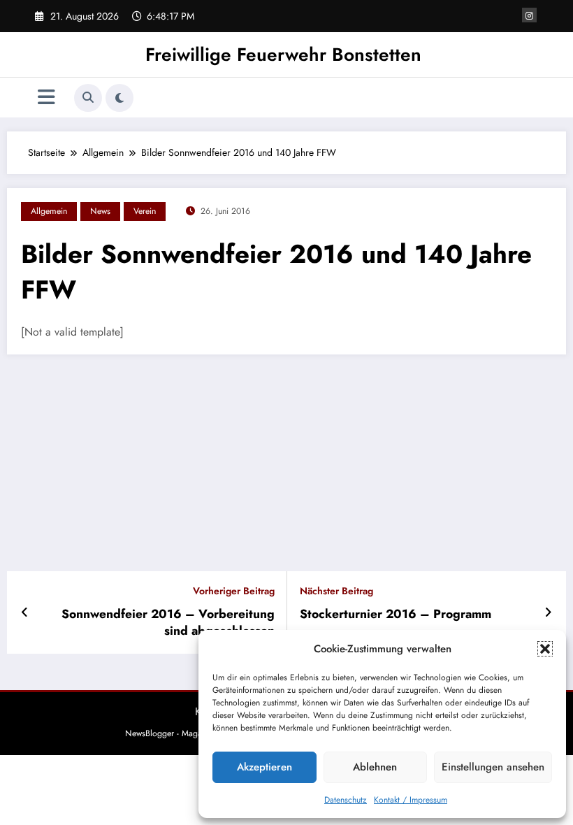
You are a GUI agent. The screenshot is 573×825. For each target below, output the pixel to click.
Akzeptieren (264, 767)
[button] (545, 649)
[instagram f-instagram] (529, 15)
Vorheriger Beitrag (234, 591)
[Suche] (88, 97)
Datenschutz (345, 800)
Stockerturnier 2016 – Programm (395, 614)
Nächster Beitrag (336, 591)
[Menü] (46, 97)
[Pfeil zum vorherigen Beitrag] (25, 612)
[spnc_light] (119, 98)
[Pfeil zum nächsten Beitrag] (548, 612)
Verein (144, 211)
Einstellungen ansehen (493, 767)
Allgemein (49, 211)
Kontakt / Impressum (410, 800)
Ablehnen (375, 767)
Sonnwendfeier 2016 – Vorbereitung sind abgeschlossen (168, 622)
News (100, 211)
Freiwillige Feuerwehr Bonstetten (283, 54)
